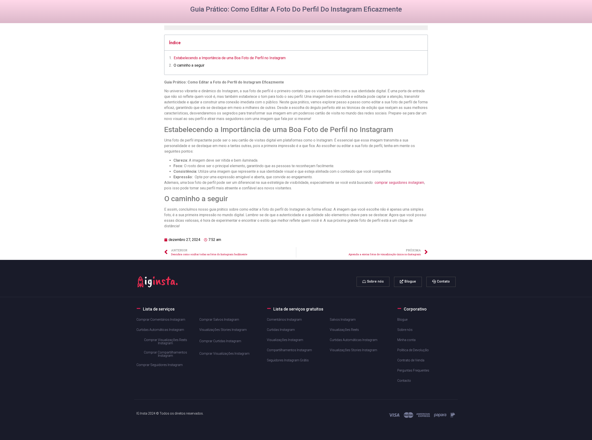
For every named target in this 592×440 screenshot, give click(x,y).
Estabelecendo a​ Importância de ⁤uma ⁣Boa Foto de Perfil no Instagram (230, 58)
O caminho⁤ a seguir (189, 65)
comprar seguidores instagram (399, 182)
